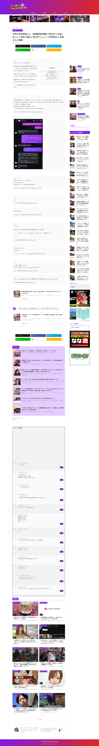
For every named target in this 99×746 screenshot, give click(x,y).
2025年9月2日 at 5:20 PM (23, 529)
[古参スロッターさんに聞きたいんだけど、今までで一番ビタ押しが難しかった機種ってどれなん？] (72, 174)
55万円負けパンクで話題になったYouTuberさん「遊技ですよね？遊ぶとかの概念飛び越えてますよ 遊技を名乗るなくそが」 (25, 710)
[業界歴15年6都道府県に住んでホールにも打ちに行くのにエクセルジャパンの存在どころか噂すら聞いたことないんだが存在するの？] (72, 167)
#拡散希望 (32, 79)
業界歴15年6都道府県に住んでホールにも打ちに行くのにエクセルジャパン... (83, 166)
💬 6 (41, 637)
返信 (61, 467)
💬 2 (14, 614)
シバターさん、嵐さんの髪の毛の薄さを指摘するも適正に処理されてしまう (40, 379)
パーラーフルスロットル (49, 742)
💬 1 (41, 683)
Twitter (54, 12)
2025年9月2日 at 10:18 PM (23, 505)
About (65, 12)
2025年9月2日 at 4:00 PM (23, 547)
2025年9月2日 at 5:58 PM (23, 514)
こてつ (15, 420)
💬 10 (15, 637)
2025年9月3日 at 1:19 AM (24, 485)
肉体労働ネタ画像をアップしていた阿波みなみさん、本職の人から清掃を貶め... (83, 152)
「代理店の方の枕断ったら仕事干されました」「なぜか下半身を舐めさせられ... (83, 278)
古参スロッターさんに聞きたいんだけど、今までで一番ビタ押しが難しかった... (83, 174)
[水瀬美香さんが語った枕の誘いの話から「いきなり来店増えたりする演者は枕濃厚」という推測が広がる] (72, 249)
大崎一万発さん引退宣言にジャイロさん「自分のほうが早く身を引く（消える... (83, 232)
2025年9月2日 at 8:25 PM (24, 575)
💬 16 (15, 706)
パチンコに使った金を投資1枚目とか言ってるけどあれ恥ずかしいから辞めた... (83, 270)
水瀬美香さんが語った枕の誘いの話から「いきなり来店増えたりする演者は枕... (83, 249)
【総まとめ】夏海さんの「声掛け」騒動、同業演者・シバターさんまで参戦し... (83, 241)
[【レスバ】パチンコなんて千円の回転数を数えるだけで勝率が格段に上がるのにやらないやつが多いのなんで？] (72, 210)
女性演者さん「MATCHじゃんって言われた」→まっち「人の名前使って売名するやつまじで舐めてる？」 (25, 642)
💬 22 (15, 660)
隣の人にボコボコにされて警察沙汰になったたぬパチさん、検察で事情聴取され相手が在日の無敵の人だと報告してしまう (25, 664)
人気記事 (44, 12)
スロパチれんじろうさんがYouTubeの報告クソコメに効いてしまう (83, 70)
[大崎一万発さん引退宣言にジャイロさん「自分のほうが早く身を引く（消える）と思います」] (73, 232)
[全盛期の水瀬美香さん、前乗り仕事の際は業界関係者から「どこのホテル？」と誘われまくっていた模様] (72, 203)
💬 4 (41, 660)
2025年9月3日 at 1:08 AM (23, 472)
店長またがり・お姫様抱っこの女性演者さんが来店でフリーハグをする (39, 350)
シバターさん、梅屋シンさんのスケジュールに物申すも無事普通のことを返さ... (83, 225)
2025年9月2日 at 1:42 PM (23, 566)
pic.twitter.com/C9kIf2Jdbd (36, 108)
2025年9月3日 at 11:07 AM (23, 463)
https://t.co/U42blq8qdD (51, 279)
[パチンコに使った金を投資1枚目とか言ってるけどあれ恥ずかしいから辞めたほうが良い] (73, 270)
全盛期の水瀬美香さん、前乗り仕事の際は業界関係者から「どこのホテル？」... (83, 203)
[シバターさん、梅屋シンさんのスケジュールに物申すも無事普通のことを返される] (73, 225)
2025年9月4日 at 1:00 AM (24, 494)
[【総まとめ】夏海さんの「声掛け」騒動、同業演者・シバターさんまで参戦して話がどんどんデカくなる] (72, 240)
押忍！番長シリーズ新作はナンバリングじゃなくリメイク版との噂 (83, 159)
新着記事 (33, 12)
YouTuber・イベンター (18, 418)
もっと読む (39, 719)
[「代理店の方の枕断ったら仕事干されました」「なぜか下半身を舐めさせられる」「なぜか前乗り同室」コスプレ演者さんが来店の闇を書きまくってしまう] (72, 278)
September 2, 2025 (36, 111)
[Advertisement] (80, 44)
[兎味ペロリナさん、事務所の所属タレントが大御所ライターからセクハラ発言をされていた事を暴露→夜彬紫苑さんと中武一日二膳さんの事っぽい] (72, 138)
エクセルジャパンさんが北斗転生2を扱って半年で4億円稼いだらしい (38, 398)
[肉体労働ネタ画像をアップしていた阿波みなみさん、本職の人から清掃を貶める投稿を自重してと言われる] (72, 152)
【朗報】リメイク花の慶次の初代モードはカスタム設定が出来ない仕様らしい (83, 81)
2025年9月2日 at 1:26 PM (22, 586)
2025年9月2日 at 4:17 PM (23, 538)
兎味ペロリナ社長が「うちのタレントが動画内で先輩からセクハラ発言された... (83, 188)
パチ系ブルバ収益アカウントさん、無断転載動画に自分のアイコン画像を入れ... (83, 181)
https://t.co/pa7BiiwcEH (33, 267)
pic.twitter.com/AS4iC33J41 (21, 81)
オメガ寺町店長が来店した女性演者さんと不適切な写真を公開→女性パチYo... (83, 217)
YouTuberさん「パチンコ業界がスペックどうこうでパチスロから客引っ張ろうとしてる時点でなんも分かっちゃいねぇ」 (52, 642)
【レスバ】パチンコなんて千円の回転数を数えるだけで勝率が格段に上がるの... (83, 210)
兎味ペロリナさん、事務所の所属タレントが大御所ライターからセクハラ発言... (83, 138)
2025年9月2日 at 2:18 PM (22, 556)
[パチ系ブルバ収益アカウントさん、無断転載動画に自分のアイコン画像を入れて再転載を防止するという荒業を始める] (72, 181)
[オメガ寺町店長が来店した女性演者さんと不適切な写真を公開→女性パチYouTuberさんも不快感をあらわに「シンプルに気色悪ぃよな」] (72, 217)
